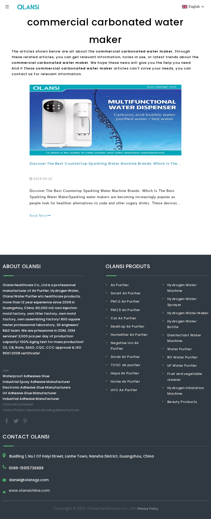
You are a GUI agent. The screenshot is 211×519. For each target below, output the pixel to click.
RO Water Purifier (182, 357)
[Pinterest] (25, 421)
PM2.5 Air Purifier (125, 309)
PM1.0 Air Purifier (125, 301)
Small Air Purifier (125, 356)
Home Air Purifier (125, 381)
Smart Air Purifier (125, 293)
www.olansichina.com (29, 491)
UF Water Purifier (182, 365)
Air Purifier (120, 285)
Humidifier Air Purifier (129, 334)
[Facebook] (7, 421)
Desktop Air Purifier (127, 326)
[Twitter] (16, 421)
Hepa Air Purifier (125, 373)
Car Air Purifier (123, 318)
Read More (38, 215)
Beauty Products (182, 401)
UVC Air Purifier (124, 390)
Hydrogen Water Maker (187, 313)
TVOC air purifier (125, 365)
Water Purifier (179, 349)
